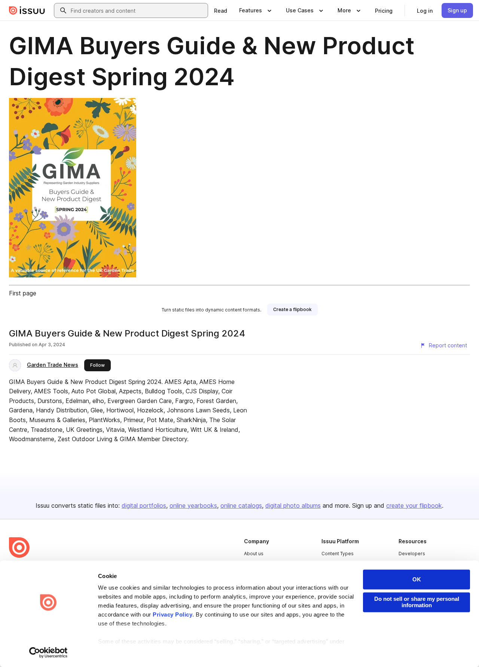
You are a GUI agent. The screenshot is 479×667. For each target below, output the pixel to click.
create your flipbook (414, 505)
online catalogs (241, 505)
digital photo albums (293, 505)
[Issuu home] (27, 10)
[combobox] (138, 10)
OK (416, 579)
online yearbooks (193, 505)
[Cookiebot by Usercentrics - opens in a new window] (48, 652)
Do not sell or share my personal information (416, 602)
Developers (412, 553)
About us (253, 553)
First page (22, 293)
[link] (220, 10)
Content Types (337, 553)
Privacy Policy (172, 615)
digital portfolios (144, 505)
